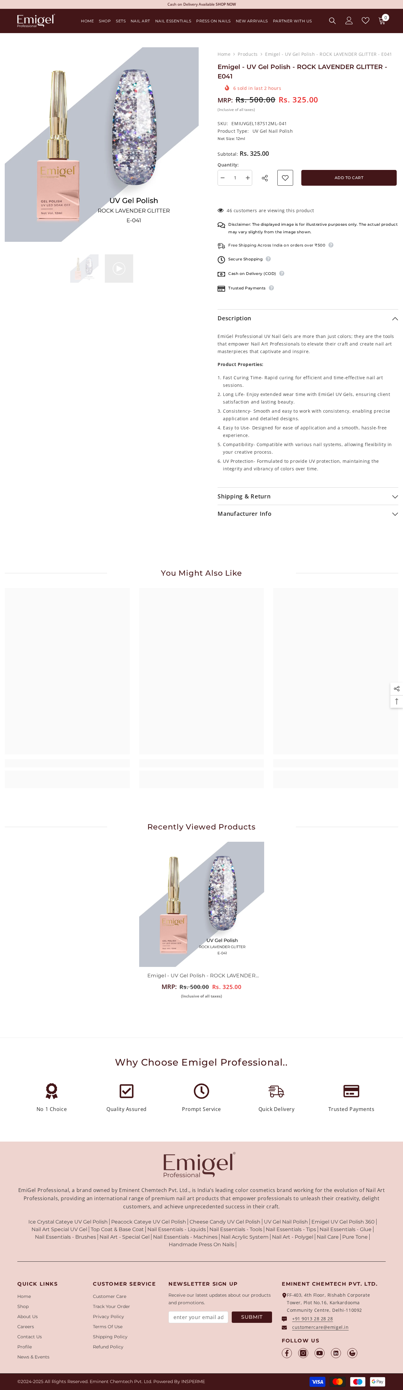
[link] (67, 763)
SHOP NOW (244, 4)
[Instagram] (303, 1353)
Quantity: (228, 165)
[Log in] (349, 20)
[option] (102, 144)
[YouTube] (320, 1353)
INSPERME (193, 1381)
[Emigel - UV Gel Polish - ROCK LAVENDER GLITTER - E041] (201, 904)
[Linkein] (336, 1353)
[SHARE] (266, 178)
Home (224, 54)
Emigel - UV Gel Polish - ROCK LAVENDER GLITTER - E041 (201, 976)
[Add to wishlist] (285, 178)
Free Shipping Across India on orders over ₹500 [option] (201, 4)
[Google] (352, 1353)
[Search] (332, 20)
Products (248, 54)
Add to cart (348, 177)
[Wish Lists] (365, 20)
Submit (252, 1317)
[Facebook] (287, 1353)
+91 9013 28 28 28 (312, 1319)
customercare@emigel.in (320, 1327)
